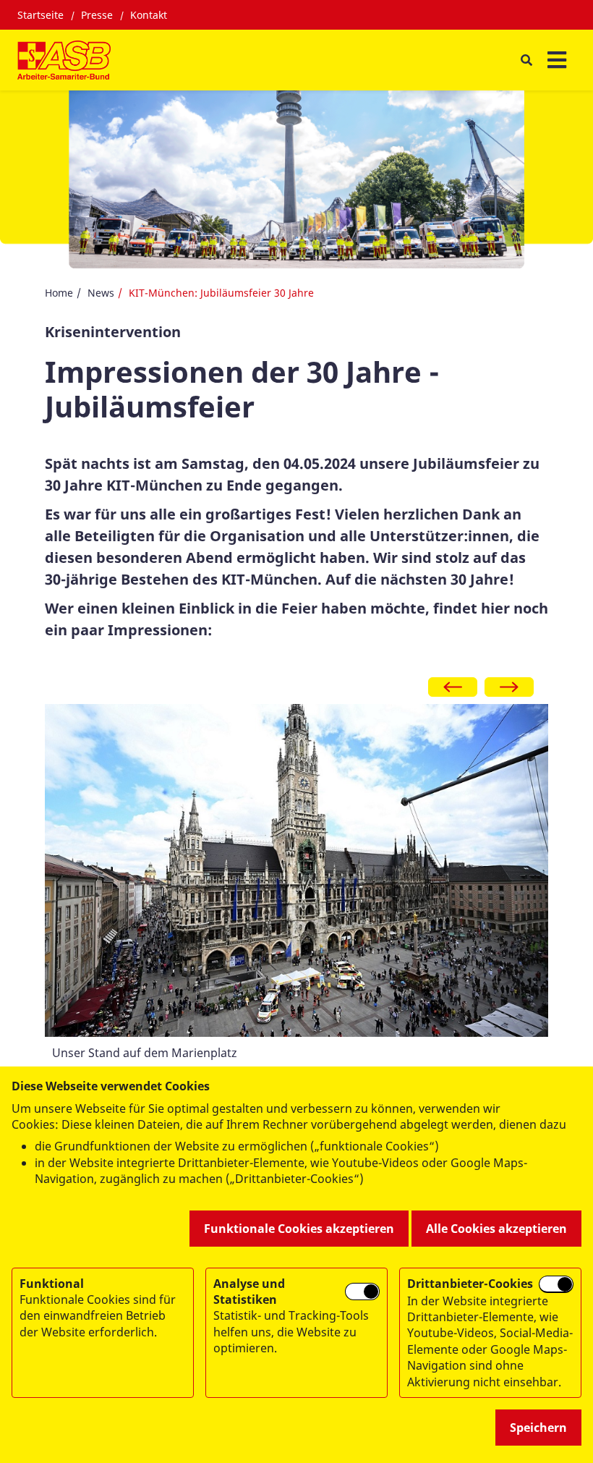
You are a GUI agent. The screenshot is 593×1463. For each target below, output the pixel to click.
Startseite (40, 15)
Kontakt (148, 15)
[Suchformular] (526, 59)
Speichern (538, 1428)
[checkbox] (362, 1292)
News (101, 293)
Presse (97, 15)
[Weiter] (509, 687)
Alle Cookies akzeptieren (496, 1229)
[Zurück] (452, 687)
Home (59, 293)
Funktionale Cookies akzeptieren (299, 1229)
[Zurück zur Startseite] (64, 60)
